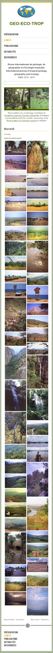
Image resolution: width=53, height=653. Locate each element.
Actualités (10, 51)
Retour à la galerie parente (12, 138)
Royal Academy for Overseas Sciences (22, 121)
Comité (7, 40)
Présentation (11, 34)
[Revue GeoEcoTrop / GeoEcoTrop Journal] (26, 11)
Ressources (10, 57)
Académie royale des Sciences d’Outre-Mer (22, 116)
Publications (11, 45)
